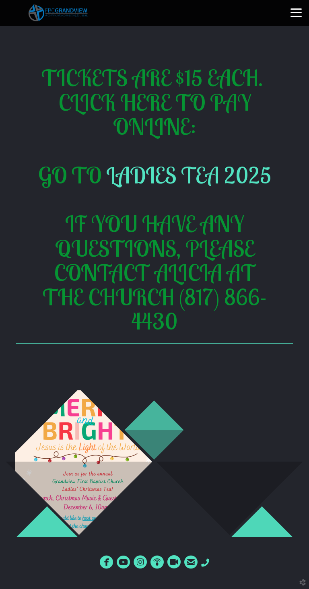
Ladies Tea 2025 (188, 175)
